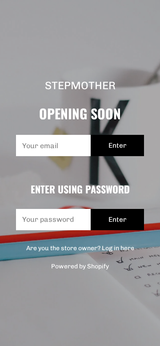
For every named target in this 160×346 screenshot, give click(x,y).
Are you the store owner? (80, 248)
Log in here (118, 248)
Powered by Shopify (80, 266)
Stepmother (80, 85)
